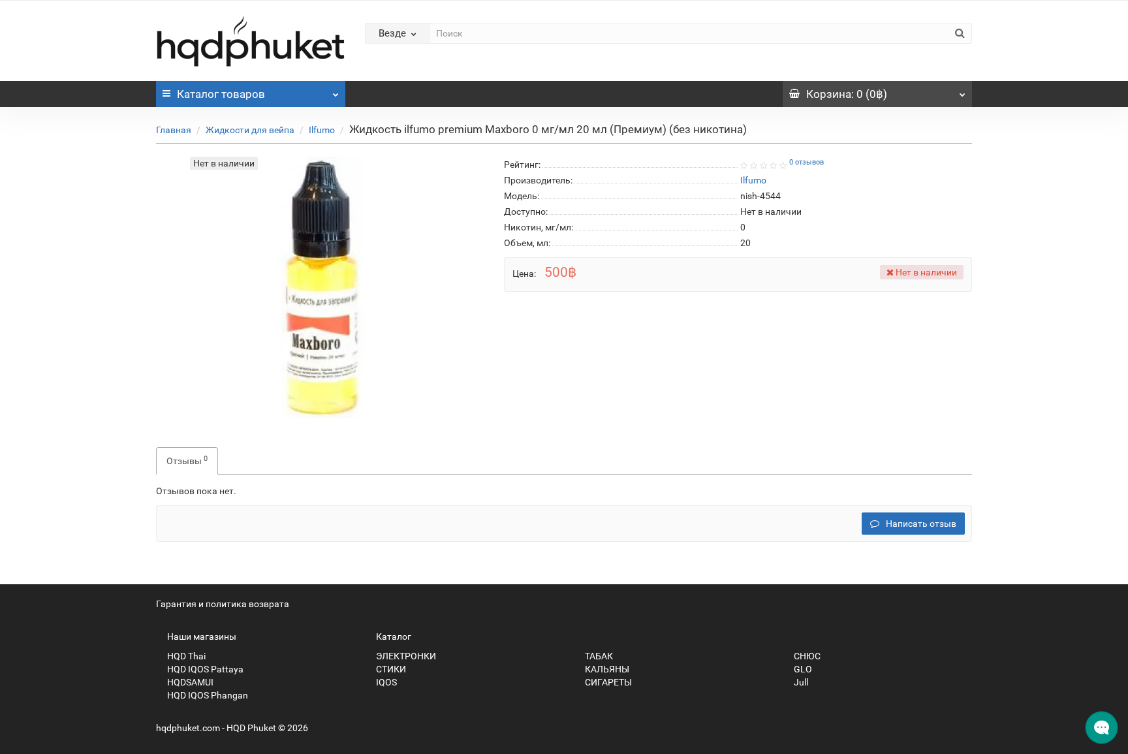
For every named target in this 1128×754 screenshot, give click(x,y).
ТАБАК (598, 656)
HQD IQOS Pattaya (204, 669)
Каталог (221, 94)
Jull (800, 682)
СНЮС (806, 656)
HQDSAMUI (189, 682)
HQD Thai (185, 656)
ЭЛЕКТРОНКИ (405, 656)
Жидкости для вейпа (250, 130)
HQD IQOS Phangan (206, 695)
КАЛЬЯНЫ (606, 669)
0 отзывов (806, 162)
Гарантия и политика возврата (222, 604)
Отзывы (187, 460)
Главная (173, 130)
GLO (802, 669)
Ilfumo (322, 130)
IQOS (385, 682)
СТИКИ (390, 669)
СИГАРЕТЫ (607, 682)
